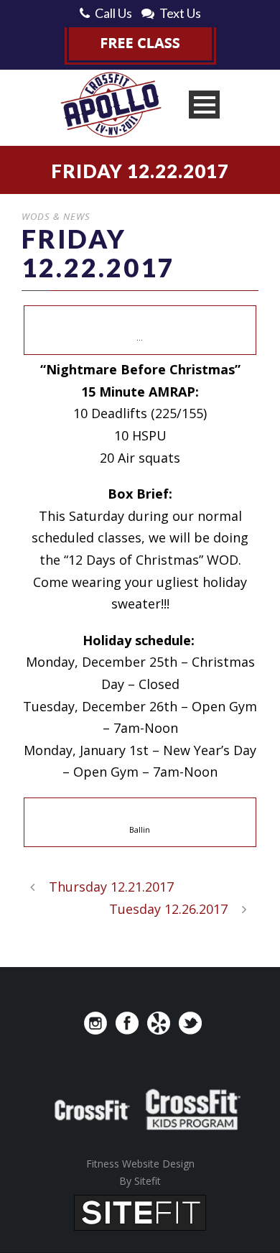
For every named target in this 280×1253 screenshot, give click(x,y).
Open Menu (204, 105)
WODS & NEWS (56, 216)
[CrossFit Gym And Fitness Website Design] (140, 1211)
